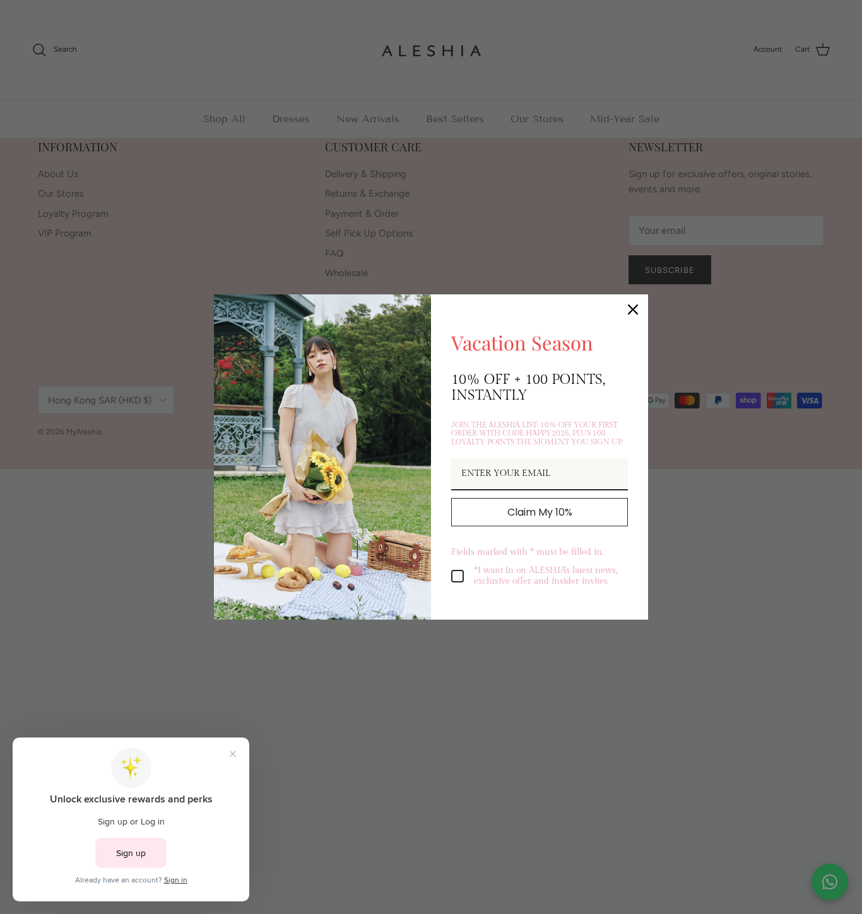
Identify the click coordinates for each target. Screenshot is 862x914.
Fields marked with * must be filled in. (527, 552)
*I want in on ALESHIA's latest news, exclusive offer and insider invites (546, 575)
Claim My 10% (539, 512)
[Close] (633, 309)
